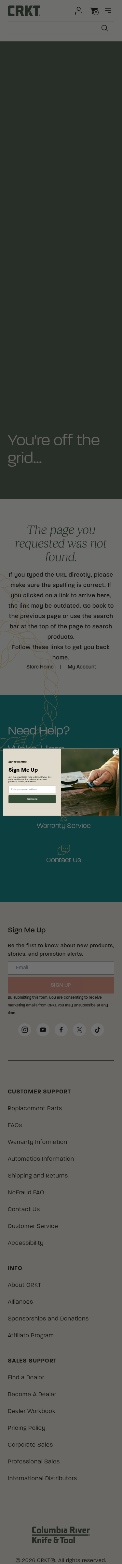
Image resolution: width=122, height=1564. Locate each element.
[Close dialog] (115, 752)
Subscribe (32, 799)
